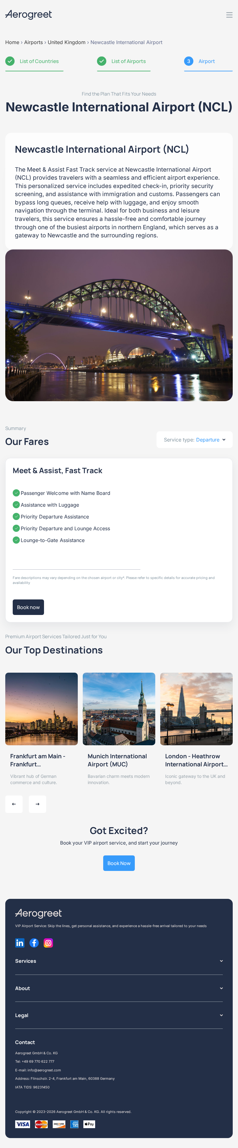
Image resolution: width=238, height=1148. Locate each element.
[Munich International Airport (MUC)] (119, 709)
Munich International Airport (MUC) (117, 760)
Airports (33, 42)
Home (12, 42)
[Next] (37, 804)
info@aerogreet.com (44, 1070)
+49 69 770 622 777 (38, 1061)
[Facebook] (34, 943)
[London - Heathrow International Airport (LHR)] (196, 709)
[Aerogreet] (28, 15)
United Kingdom (67, 42)
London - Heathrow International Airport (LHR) (194, 760)
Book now (28, 607)
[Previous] (14, 804)
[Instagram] (48, 943)
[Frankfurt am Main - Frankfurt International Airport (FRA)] (41, 709)
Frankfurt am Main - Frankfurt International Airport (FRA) (39, 760)
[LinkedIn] (19, 943)
